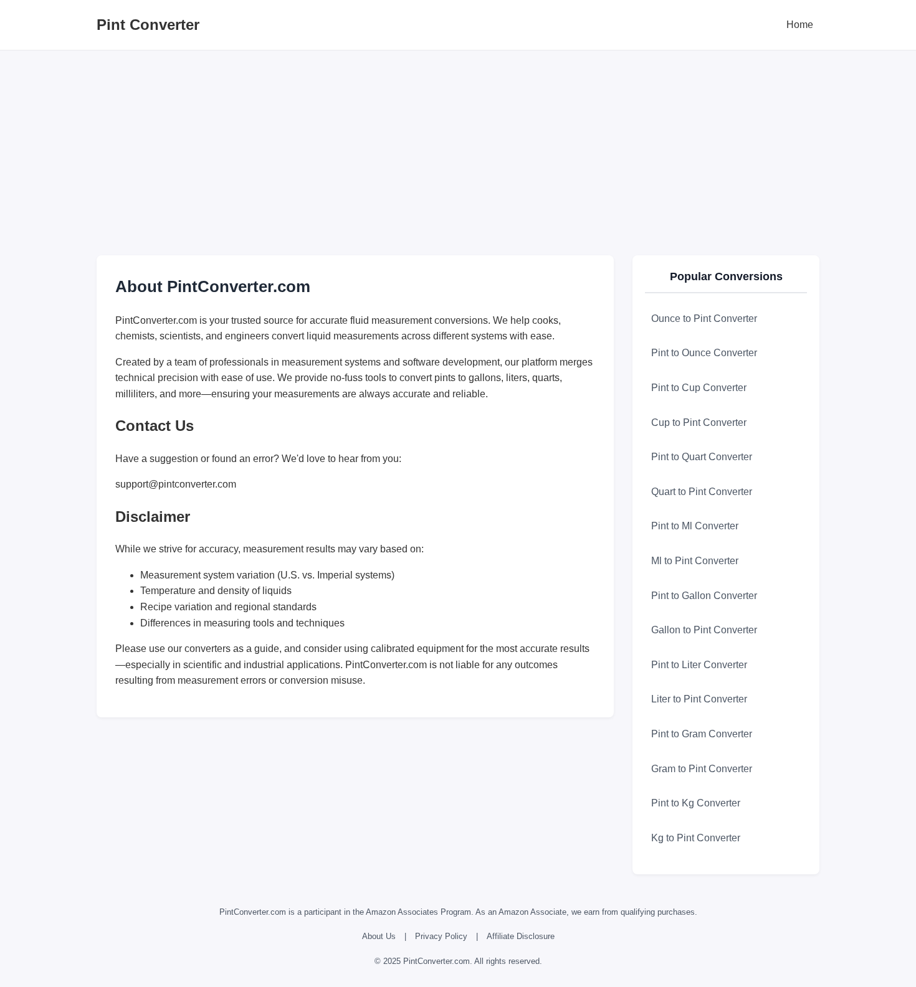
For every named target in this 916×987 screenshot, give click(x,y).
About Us (379, 936)
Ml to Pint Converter (694, 560)
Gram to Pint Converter (701, 768)
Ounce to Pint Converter (704, 318)
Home (799, 24)
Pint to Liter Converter (699, 664)
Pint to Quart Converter (701, 456)
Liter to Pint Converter (699, 699)
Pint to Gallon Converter (704, 595)
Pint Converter (148, 24)
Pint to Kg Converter (695, 803)
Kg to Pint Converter (695, 838)
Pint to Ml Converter (694, 526)
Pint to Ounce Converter (704, 352)
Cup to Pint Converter (699, 422)
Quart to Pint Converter (701, 491)
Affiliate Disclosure (521, 936)
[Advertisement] (458, 149)
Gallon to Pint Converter (704, 630)
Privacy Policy (441, 936)
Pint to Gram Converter (701, 734)
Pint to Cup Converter (699, 387)
